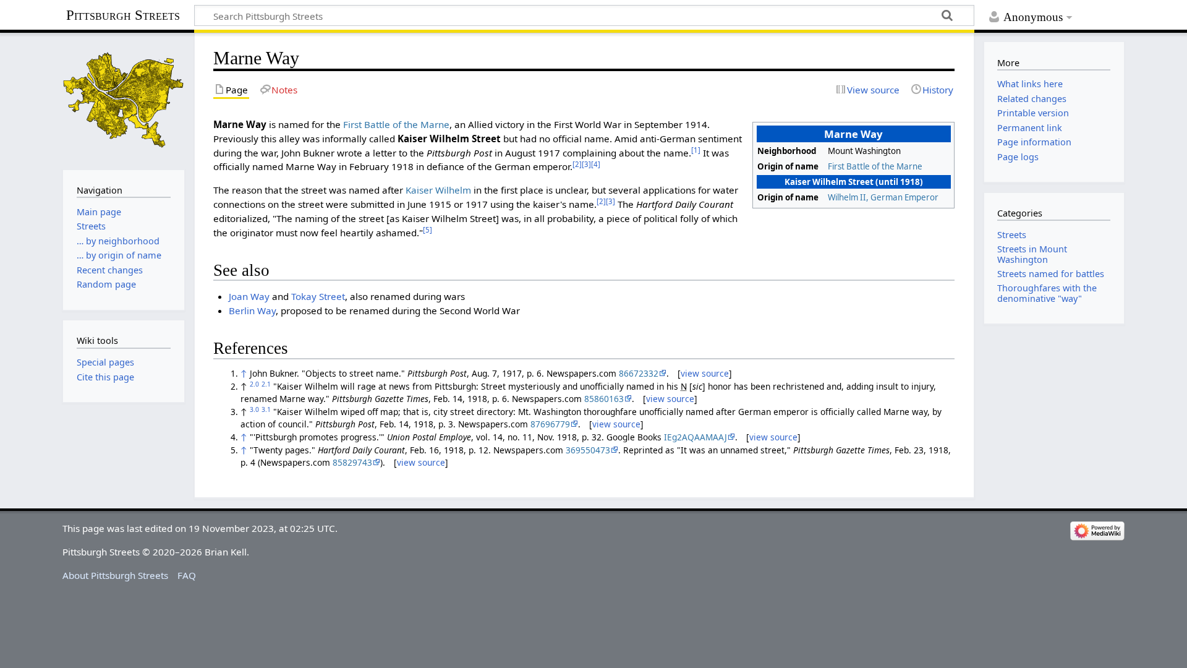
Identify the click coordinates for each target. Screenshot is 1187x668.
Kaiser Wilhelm (438, 190)
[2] (577, 164)
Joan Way (249, 296)
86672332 (638, 373)
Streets (1011, 235)
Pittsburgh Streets (123, 15)
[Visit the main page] (123, 100)
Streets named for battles (1050, 274)
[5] (427, 229)
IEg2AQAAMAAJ (695, 437)
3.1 (266, 409)
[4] (595, 164)
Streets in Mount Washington (1032, 254)
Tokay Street (318, 296)
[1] (695, 150)
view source (705, 373)
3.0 (254, 409)
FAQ (186, 575)
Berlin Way (252, 310)
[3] (586, 164)
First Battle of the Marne (875, 166)
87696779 (550, 424)
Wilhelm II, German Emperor (883, 197)
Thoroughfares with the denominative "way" (1047, 293)
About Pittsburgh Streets (115, 575)
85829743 (352, 462)
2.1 (266, 384)
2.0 (254, 384)
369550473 (588, 450)
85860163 (604, 399)
